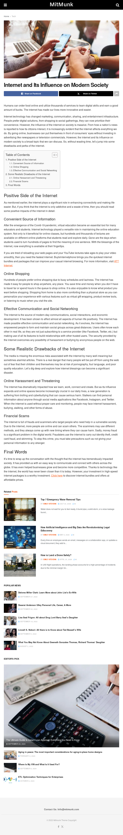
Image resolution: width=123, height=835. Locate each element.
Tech (14, 16)
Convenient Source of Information (28, 163)
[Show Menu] (5, 5)
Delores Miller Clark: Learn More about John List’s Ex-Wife (47, 592)
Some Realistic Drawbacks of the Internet (29, 174)
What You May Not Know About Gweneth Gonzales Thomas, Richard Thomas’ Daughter (61, 642)
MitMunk (61, 5)
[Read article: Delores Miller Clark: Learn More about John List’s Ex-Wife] (10, 595)
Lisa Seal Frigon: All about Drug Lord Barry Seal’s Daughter (48, 617)
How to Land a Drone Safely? (56, 555)
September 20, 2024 (16, 744)
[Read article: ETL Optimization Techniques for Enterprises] (10, 780)
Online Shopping (20, 166)
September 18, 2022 (28, 621)
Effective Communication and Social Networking (35, 170)
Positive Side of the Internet (22, 159)
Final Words (14, 185)
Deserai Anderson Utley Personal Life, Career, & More (44, 605)
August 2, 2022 (26, 646)
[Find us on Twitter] (62, 826)
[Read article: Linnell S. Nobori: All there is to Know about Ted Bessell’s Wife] (10, 633)
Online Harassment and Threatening (29, 177)
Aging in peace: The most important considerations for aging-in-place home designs (60, 751)
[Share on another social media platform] (116, 93)
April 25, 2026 (65, 559)
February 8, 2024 (27, 756)
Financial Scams (20, 181)
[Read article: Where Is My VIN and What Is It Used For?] (10, 767)
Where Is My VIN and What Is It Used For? (39, 764)
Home (6, 16)
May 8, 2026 (64, 535)
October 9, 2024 (27, 781)
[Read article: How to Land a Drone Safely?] (20, 565)
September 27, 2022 (28, 597)
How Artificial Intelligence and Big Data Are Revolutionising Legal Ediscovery (75, 529)
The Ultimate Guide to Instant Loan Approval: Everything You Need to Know (43, 740)
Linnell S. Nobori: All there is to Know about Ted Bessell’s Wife (49, 629)
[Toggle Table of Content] (53, 155)
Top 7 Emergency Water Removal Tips (60, 499)
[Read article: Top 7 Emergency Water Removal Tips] (20, 509)
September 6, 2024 (28, 768)
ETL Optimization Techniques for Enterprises (40, 776)
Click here (57, 475)
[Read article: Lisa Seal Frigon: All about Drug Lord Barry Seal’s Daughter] (10, 620)
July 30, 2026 (65, 504)
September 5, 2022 (28, 634)
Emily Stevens (49, 504)
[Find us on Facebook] (58, 826)
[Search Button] (117, 5)
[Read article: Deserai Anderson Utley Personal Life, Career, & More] (10, 608)
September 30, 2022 (28, 609)
